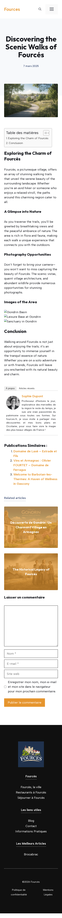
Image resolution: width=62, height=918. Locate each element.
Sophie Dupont (32, 396)
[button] (39, 9)
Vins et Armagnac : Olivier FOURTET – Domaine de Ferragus (32, 465)
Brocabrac (31, 854)
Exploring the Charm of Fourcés (28, 138)
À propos (10, 388)
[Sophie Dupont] (13, 408)
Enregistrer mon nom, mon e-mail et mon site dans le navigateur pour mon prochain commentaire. (32, 686)
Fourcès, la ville (31, 787)
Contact (31, 826)
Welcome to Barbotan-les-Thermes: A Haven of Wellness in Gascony (35, 479)
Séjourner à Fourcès (31, 797)
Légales (48, 894)
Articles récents (27, 388)
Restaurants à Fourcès (31, 792)
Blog (31, 820)
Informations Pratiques (31, 831)
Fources (12, 9)
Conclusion (16, 143)
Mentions (48, 889)
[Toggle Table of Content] (44, 133)
